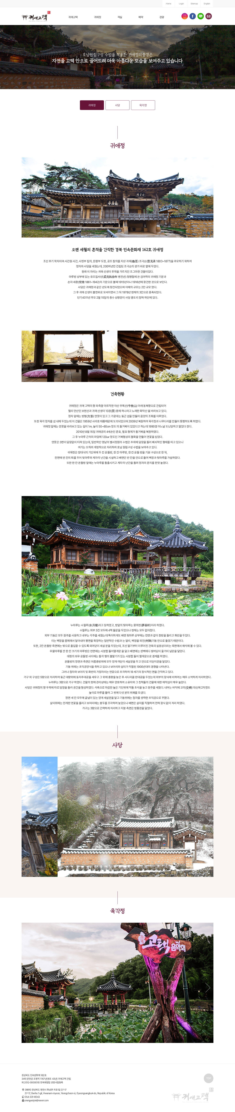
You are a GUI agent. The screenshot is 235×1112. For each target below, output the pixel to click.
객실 (120, 17)
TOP (208, 1078)
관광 (162, 17)
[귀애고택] (36, 16)
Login (181, 3)
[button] (27, 561)
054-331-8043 (32, 1096)
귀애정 (97, 17)
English (207, 3)
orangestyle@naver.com (37, 1100)
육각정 (143, 105)
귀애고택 (73, 17)
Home (168, 3)
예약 (140, 17)
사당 (117, 105)
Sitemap (194, 3)
